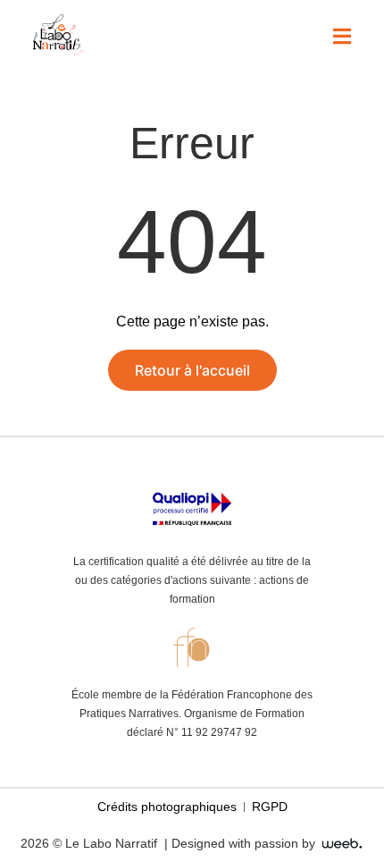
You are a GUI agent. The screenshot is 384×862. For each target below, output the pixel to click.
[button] (341, 36)
